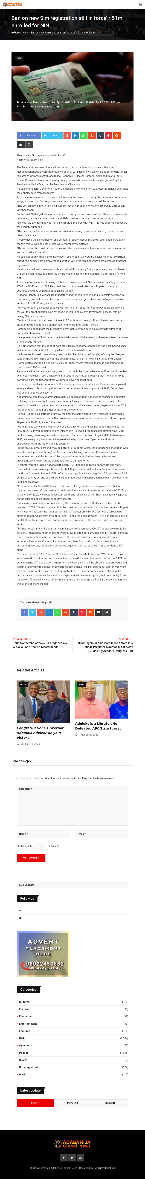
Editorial (24, 1009)
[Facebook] (24, 612)
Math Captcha (25, 846)
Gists (26, 32)
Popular (72, 1103)
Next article (125, 639)
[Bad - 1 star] (17, 778)
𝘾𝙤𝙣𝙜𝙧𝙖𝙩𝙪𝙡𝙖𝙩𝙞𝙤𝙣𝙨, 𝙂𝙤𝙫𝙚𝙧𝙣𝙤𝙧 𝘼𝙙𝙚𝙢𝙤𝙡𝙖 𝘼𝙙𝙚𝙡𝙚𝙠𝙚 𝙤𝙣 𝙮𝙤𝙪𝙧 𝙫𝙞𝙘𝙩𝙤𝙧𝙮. (40, 732)
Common (110, 1103)
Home (17, 32)
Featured (24, 1031)
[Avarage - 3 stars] (24, 778)
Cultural (24, 1002)
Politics (23, 1052)
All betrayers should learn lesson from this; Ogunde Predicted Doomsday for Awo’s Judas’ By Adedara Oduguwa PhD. (105, 647)
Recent (35, 1103)
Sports (23, 1060)
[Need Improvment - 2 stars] (20, 778)
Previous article (22, 639)
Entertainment (28, 1023)
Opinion (24, 1045)
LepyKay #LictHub (104, 1168)
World (22, 1074)
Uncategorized (28, 1067)
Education (25, 1016)
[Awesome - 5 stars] (30, 778)
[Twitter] (33, 612)
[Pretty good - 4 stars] (27, 778)
